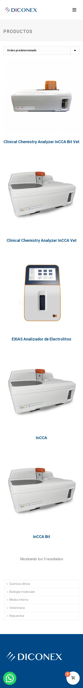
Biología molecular (22, 592)
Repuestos (16, 616)
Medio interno (19, 599)
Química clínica (19, 584)
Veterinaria (17, 608)
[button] (9, 678)
